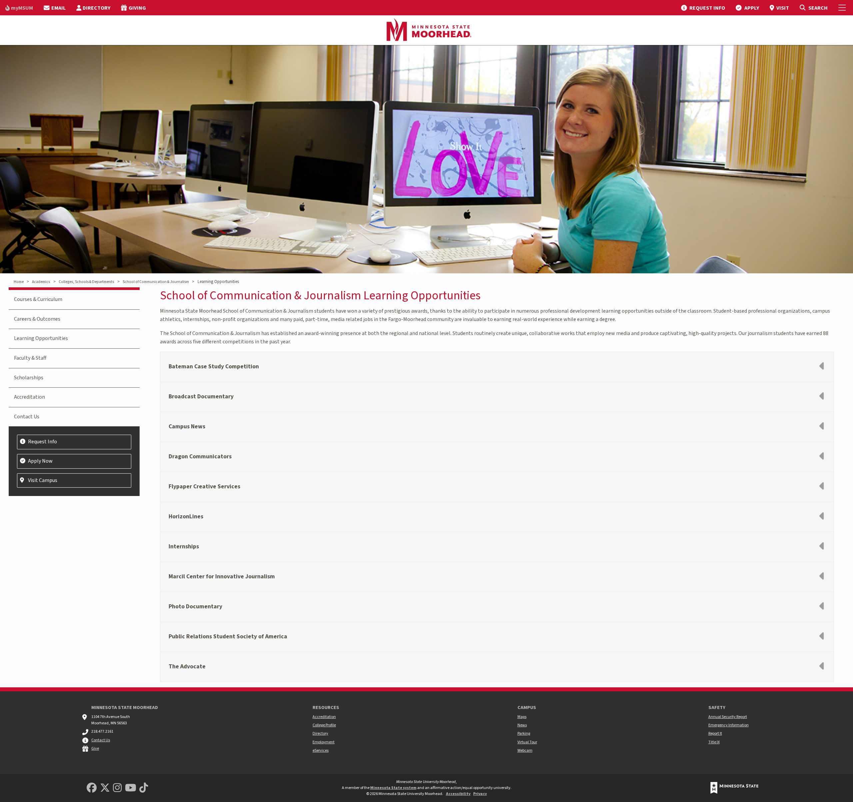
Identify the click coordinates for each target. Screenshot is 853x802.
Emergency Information (728, 725)
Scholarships (28, 377)
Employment (324, 742)
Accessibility (458, 794)
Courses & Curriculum (38, 299)
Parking (523, 733)
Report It (715, 733)
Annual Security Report (727, 717)
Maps (521, 717)
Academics (41, 282)
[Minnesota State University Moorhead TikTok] (143, 788)
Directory (320, 733)
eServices (321, 750)
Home (19, 282)
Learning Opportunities (41, 338)
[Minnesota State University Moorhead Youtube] (130, 788)
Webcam (524, 750)
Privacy (480, 794)
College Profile (324, 725)
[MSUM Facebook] (92, 788)
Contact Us (26, 416)
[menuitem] (19, 7)
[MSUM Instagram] (117, 788)
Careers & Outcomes (37, 319)
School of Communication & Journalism (156, 282)
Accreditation (29, 397)
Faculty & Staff (30, 358)
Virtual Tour (527, 742)
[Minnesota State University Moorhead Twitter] (105, 788)
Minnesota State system (393, 788)
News (522, 725)
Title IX (714, 742)
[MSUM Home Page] (426, 30)
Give (95, 748)
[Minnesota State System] (734, 788)
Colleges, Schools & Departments (86, 282)
